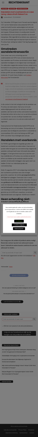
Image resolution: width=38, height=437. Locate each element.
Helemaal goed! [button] (19, 228)
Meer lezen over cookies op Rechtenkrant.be (19, 217)
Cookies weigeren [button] (19, 225)
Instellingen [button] (19, 221)
